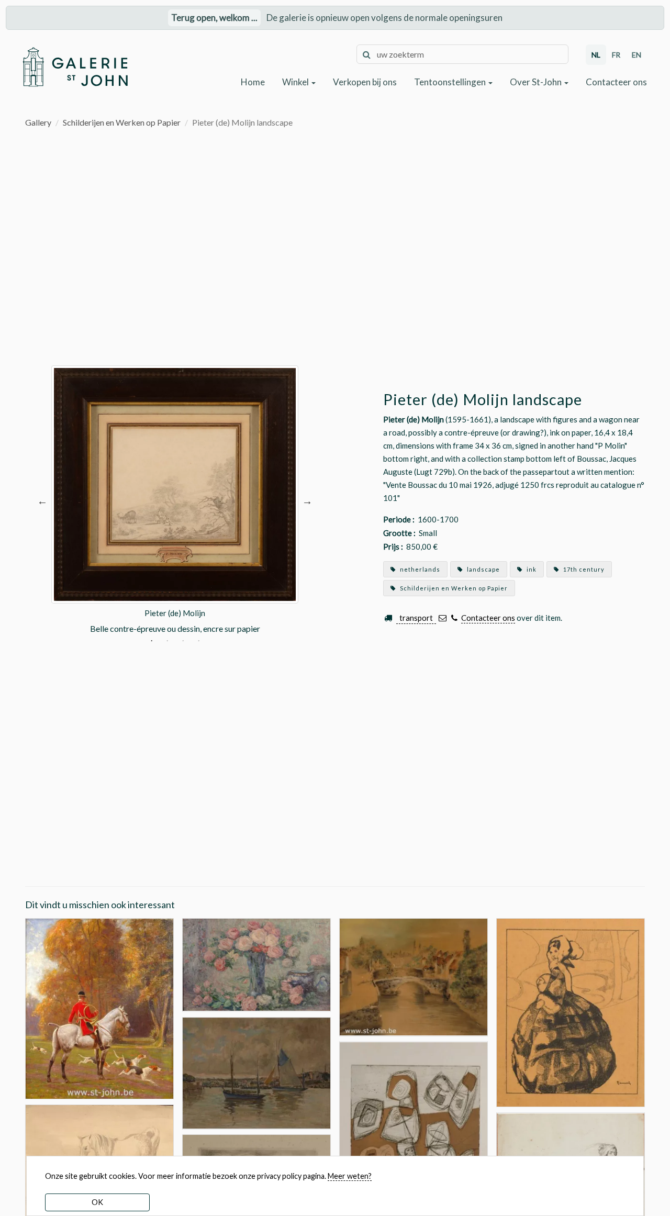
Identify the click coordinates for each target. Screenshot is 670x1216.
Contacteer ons (616, 81)
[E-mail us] (443, 618)
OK (97, 1202)
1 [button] (151, 642)
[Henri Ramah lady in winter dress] (570, 1012)
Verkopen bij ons (365, 81)
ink (531, 569)
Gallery (38, 122)
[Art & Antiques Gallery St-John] (75, 67)
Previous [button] (42, 500)
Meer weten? (350, 1176)
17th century (583, 569)
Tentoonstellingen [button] (450, 81)
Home (253, 81)
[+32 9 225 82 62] (455, 618)
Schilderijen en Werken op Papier (122, 122)
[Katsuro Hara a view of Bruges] (413, 976)
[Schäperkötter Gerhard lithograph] (413, 1151)
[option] (174, 500)
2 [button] (167, 642)
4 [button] (198, 642)
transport (416, 617)
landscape (482, 569)
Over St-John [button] (536, 81)
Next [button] (307, 500)
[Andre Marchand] (99, 1007)
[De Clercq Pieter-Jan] (256, 1072)
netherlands (419, 569)
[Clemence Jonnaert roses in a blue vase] (256, 964)
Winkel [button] (296, 81)
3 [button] (183, 642)
